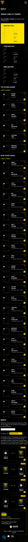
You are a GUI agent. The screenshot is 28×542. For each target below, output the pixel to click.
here (10, 426)
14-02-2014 (23, 479)
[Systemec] (4, 539)
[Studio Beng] (11, 537)
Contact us (17, 518)
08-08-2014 (23, 463)
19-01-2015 (23, 447)
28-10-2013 (23, 495)
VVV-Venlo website (6, 517)
